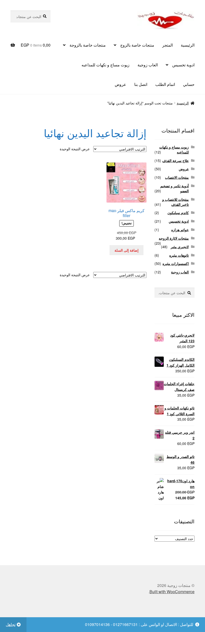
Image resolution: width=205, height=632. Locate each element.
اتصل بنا (140, 84)
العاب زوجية (148, 65)
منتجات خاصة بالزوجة (88, 45)
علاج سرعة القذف (175, 160)
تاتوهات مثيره (179, 255)
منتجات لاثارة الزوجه (174, 238)
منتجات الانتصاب (177, 177)
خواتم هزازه (180, 229)
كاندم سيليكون (178, 212)
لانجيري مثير (180, 246)
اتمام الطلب (165, 84)
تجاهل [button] (11, 624)
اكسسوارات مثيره (175, 263)
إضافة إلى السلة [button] (126, 250)
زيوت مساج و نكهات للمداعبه (106, 65)
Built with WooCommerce (172, 591)
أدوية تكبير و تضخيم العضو (174, 188)
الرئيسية (187, 45)
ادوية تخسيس (183, 65)
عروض (120, 84)
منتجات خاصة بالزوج (137, 45)
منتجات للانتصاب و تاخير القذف (175, 202)
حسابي (188, 84)
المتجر (167, 45)
